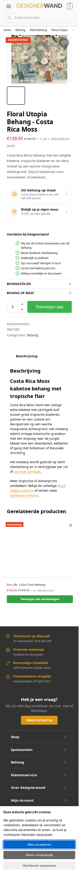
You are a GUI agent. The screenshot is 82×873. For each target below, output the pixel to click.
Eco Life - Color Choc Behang (26, 585)
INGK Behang (38, 30)
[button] (69, 6)
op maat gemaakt (27, 471)
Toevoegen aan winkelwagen (50, 309)
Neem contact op (39, 720)
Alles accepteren (39, 844)
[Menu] (9, 6)
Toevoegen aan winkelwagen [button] (39, 599)
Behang (20, 30)
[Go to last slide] (14, 59)
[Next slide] (64, 59)
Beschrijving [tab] (27, 356)
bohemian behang (24, 495)
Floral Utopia (59, 30)
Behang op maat (20, 293)
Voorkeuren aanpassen (39, 865)
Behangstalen (19, 284)
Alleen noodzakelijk (39, 855)
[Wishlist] (70, 525)
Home (7, 30)
